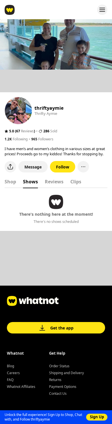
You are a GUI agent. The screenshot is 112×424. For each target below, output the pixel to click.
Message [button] (33, 167)
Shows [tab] (30, 181)
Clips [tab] (75, 181)
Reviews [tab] (54, 181)
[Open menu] (102, 10)
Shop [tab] (10, 181)
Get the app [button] (62, 328)
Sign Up (97, 416)
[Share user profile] (10, 166)
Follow (62, 167)
